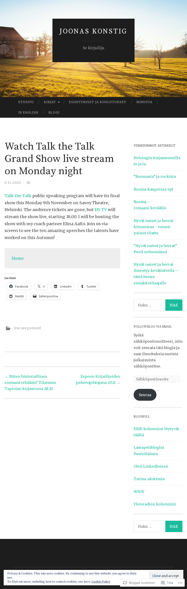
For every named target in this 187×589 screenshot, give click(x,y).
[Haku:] (158, 305)
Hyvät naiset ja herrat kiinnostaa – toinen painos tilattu (153, 226)
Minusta (144, 102)
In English (28, 113)
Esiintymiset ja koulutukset (97, 102)
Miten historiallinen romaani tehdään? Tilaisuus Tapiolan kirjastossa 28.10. (30, 382)
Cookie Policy (100, 581)
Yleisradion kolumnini (155, 504)
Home (18, 258)
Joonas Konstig (93, 31)
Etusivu (26, 102)
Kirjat (50, 102)
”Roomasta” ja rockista (155, 176)
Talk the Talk (18, 195)
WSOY (139, 491)
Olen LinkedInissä (151, 466)
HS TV (101, 209)
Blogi (54, 113)
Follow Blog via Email (153, 327)
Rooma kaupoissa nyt (153, 189)
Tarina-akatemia (149, 479)
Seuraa (145, 395)
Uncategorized (27, 328)
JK (28, 183)
